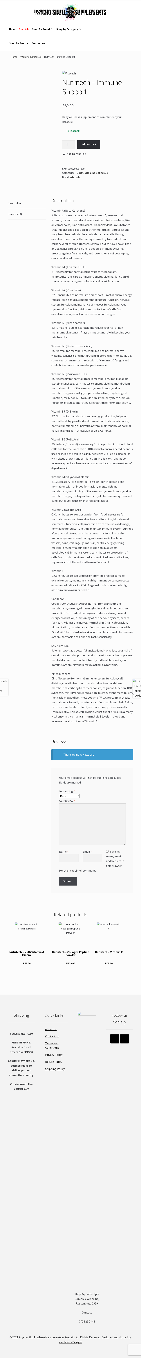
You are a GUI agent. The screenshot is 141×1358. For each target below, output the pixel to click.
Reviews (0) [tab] (15, 214)
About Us (51, 1029)
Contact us (38, 43)
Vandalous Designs (70, 1342)
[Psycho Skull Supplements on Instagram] (114, 1038)
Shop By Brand (41, 29)
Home (12, 29)
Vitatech (75, 177)
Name (63, 851)
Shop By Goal (17, 43)
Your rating (67, 791)
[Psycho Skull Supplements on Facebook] (124, 1038)
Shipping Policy (55, 1069)
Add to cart (89, 144)
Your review (67, 801)
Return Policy (53, 1061)
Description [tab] (15, 203)
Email (87, 851)
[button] (74, 153)
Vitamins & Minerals (30, 56)
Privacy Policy (53, 1055)
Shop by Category (67, 29)
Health (79, 172)
